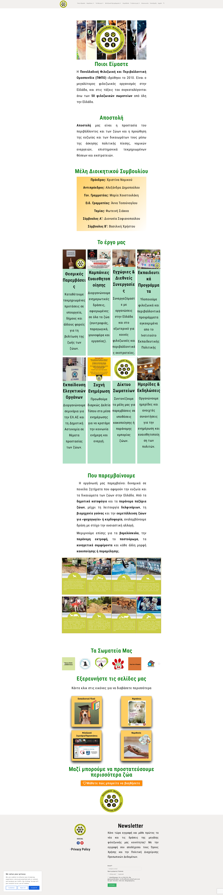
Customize (11, 888)
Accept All (34, 888)
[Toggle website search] (164, 3)
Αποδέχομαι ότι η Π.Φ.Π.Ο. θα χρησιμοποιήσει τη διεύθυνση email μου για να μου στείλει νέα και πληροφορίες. (124, 879)
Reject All (23, 888)
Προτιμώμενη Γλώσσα (115, 871)
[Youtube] (82, 842)
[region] (22, 881)
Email (110, 866)
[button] (64, 664)
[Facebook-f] (78, 842)
